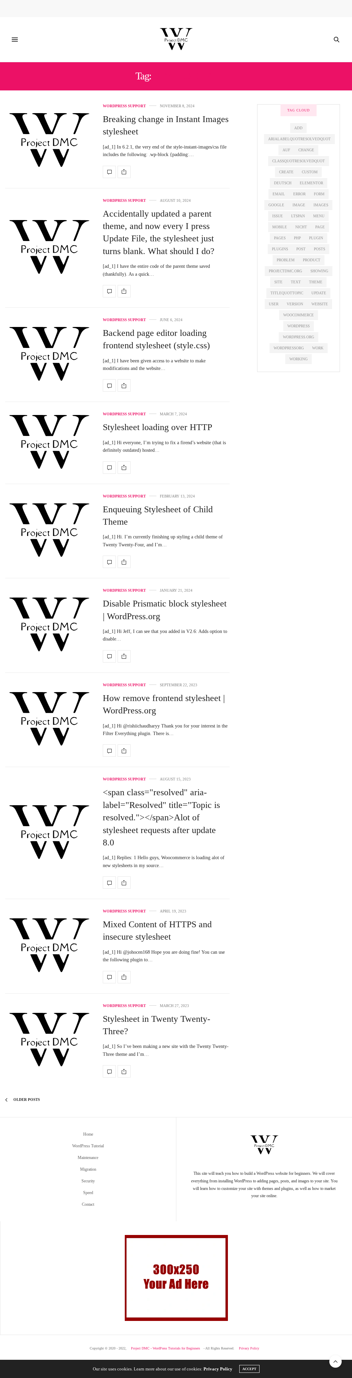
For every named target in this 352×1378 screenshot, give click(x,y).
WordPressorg (289, 348)
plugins (280, 249)
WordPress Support (124, 106)
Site (278, 282)
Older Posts (26, 1099)
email (279, 194)
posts (319, 249)
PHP (297, 238)
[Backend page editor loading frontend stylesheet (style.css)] (48, 355)
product (311, 260)
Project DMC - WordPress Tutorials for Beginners (165, 1348)
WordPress (298, 326)
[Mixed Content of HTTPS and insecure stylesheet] (48, 946)
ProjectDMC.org (285, 271)
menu (318, 216)
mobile (279, 227)
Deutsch (283, 183)
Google (276, 205)
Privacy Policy (249, 1348)
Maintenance (88, 1157)
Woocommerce (298, 315)
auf (286, 150)
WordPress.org (298, 337)
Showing (319, 271)
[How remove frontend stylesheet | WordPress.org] (48, 720)
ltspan (298, 216)
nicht (301, 227)
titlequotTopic (287, 293)
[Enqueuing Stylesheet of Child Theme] (48, 531)
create (286, 172)
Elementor (311, 183)
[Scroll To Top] (335, 1361)
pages (280, 238)
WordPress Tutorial (88, 1146)
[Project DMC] (176, 40)
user (273, 304)
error (299, 194)
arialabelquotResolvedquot (299, 139)
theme (315, 282)
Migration (88, 1169)
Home (88, 1134)
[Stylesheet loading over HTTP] (48, 443)
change (306, 150)
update (318, 293)
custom (310, 172)
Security (88, 1181)
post (301, 249)
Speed (88, 1192)
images (321, 205)
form (319, 194)
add (298, 128)
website (319, 304)
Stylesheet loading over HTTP (157, 427)
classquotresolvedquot (298, 161)
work (317, 348)
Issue (277, 216)
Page (320, 227)
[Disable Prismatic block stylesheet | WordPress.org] (48, 625)
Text (296, 282)
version (295, 304)
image (299, 205)
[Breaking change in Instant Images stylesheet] (48, 141)
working (298, 359)
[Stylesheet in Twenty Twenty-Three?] (48, 1040)
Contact (88, 1204)
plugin (316, 238)
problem (286, 260)
